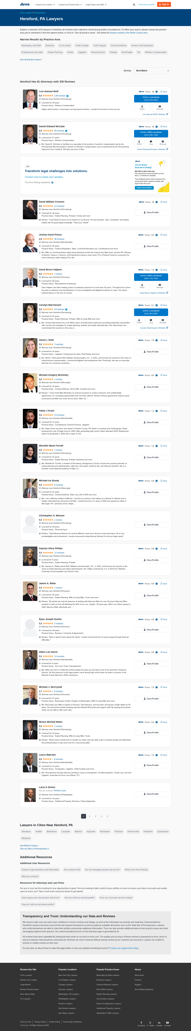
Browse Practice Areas (29, 989)
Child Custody (81, 45)
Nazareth (91, 831)
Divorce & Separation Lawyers (109, 1003)
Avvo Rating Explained (144, 989)
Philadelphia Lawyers (67, 999)
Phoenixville (133, 831)
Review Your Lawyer (28, 980)
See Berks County (28, 845)
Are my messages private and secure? (102, 870)
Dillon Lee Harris (48, 652)
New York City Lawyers (67, 975)
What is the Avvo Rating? (136, 870)
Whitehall (26, 838)
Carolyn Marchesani (50, 305)
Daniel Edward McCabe (52, 126)
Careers (138, 980)
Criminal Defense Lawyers (107, 984)
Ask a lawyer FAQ (72, 870)
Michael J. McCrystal (50, 687)
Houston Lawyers (65, 989)
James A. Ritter (47, 583)
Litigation (82, 52)
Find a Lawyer (26, 975)
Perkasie (119, 831)
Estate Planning (55, 52)
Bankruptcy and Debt (31, 45)
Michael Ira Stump (49, 480)
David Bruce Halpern (50, 269)
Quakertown (163, 831)
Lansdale (65, 831)
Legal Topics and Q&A (95, 5)
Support (138, 984)
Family (70, 52)
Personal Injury (98, 52)
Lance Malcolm (47, 754)
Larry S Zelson (47, 787)
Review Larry (60, 790)
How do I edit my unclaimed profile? (38, 904)
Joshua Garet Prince (50, 234)
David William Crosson (51, 201)
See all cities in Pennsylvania (33, 849)
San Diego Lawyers (66, 1013)
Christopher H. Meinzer (52, 515)
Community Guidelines (72, 1022)
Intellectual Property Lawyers (108, 1008)
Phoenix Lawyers (65, 1003)
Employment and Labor (32, 52)
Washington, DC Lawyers (68, 994)
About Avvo (139, 975)
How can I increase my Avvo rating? (116, 898)
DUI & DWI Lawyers (105, 989)
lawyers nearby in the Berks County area (128, 33)
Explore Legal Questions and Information (40, 870)
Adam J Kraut (46, 410)
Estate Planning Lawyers (107, 994)
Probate (113, 52)
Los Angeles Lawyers (67, 980)
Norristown (105, 831)
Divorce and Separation (142, 45)
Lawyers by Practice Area (69, 5)
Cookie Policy (54, 1022)
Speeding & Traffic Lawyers (108, 1013)
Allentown (26, 831)
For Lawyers (25, 999)
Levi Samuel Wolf (48, 91)
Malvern (78, 831)
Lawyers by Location (43, 5)
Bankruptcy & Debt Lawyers (108, 975)
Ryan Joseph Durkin (50, 619)
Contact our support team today (124, 948)
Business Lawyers (104, 980)
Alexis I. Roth (46, 340)
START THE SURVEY (144, 188)
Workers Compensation (156, 52)
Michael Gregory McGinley (53, 375)
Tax (138, 52)
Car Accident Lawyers (105, 999)
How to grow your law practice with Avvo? (41, 898)
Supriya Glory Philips (51, 548)
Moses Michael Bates (50, 722)
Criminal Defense (119, 45)
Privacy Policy (40, 1022)
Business (50, 45)
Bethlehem (52, 831)
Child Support (99, 45)
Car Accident (65, 45)
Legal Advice (25, 984)
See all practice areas (30, 59)
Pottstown (148, 831)
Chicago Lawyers (65, 984)
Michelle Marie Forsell (51, 445)
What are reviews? (30, 876)
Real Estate (127, 52)
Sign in (165, 4)
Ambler (38, 831)
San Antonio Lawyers (67, 1008)
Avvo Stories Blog (27, 994)
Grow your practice (146, 4)
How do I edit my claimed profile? (79, 898)
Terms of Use (25, 1022)
